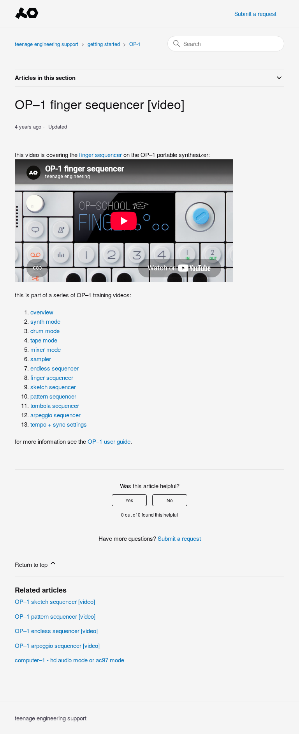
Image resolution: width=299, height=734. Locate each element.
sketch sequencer (53, 387)
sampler (40, 359)
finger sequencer (100, 154)
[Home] (27, 17)
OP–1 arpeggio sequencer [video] (57, 645)
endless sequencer (54, 368)
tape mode (43, 340)
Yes (129, 500)
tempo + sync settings (58, 424)
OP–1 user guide (109, 441)
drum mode (45, 330)
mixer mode (45, 349)
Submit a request (255, 14)
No (170, 500)
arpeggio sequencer (55, 415)
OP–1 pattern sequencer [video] (55, 616)
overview (41, 312)
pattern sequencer (53, 396)
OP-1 (135, 44)
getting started (104, 44)
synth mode (45, 321)
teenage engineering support (47, 44)
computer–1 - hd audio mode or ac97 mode (69, 660)
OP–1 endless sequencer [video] (56, 630)
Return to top (32, 564)
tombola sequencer (54, 405)
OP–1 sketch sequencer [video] (55, 601)
